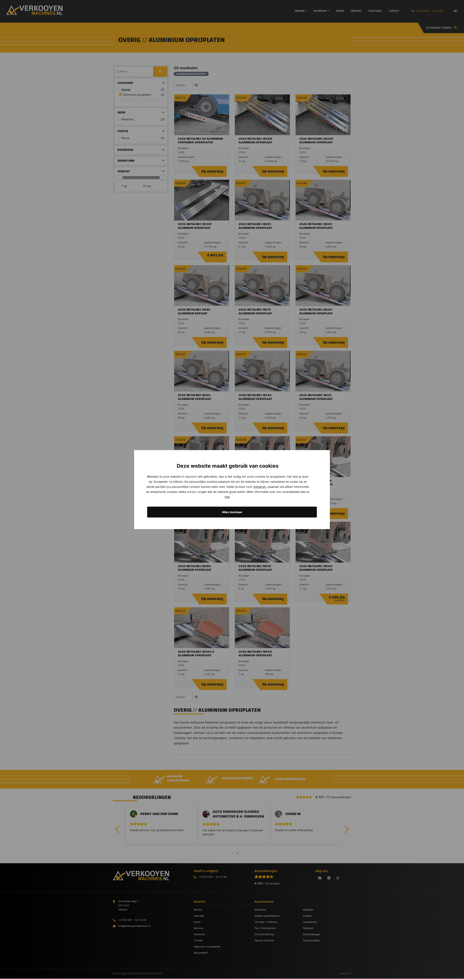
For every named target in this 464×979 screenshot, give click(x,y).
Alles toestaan (232, 512)
